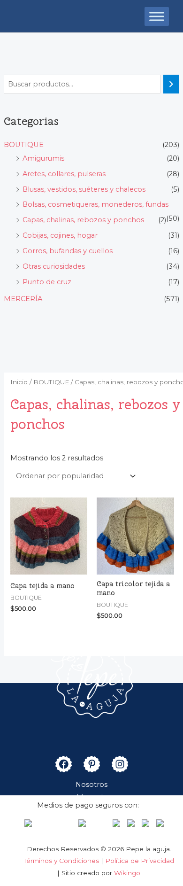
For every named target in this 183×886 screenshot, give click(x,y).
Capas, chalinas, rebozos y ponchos (83, 220)
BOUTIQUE (24, 144)
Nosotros (91, 784)
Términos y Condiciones (62, 860)
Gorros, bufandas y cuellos (68, 251)
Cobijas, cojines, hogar (60, 235)
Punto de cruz (47, 282)
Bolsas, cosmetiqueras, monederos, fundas (95, 204)
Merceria (91, 797)
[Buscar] (171, 84)
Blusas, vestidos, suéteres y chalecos (84, 189)
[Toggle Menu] (156, 16)
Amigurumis (43, 158)
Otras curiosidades (54, 266)
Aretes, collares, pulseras (64, 174)
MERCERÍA (23, 299)
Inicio (19, 382)
